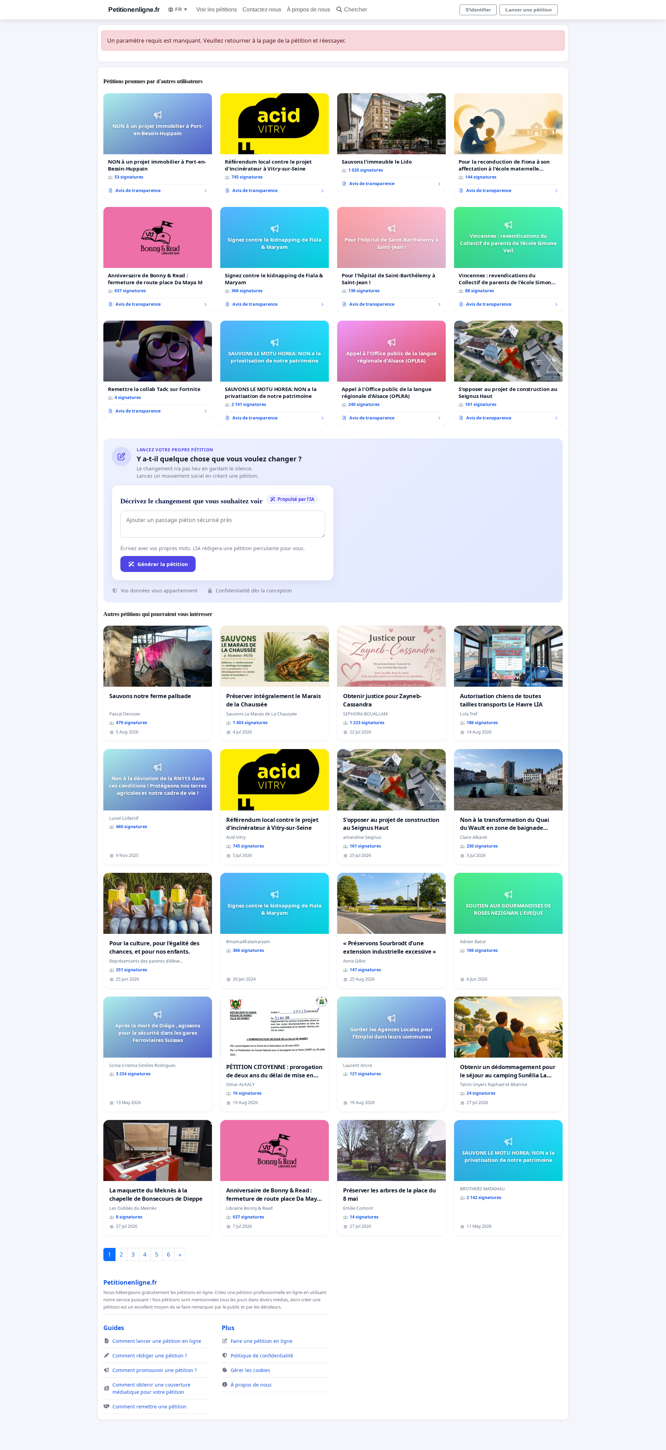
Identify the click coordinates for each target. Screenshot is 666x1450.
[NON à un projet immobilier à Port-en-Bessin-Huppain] (157, 146)
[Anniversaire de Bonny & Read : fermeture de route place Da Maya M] (157, 259)
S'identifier (478, 9)
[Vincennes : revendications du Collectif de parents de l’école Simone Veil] (508, 259)
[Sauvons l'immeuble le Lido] (391, 142)
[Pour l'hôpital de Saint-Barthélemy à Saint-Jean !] (391, 259)
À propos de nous (308, 9)
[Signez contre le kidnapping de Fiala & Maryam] (274, 259)
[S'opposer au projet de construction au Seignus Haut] (508, 373)
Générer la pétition (162, 564)
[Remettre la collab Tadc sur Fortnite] (157, 370)
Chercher (355, 9)
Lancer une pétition (528, 9)
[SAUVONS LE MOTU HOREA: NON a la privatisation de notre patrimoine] (274, 373)
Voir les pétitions (216, 9)
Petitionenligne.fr (133, 9)
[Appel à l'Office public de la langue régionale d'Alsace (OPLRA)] (391, 373)
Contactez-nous (261, 9)
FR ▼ (181, 9)
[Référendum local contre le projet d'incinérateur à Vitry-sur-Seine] (274, 146)
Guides (113, 1327)
